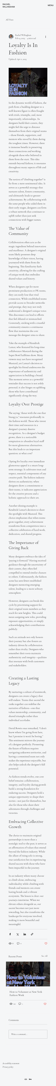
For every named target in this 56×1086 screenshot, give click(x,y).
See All (44, 956)
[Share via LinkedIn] (24, 934)
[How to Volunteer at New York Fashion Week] (28, 974)
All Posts (9, 19)
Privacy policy (8, 1067)
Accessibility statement (11, 1063)
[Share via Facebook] (10, 934)
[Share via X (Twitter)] (17, 934)
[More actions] (45, 37)
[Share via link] (32, 934)
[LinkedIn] (30, 1079)
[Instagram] (25, 1079)
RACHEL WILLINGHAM (9, 5)
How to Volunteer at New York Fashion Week (26, 993)
